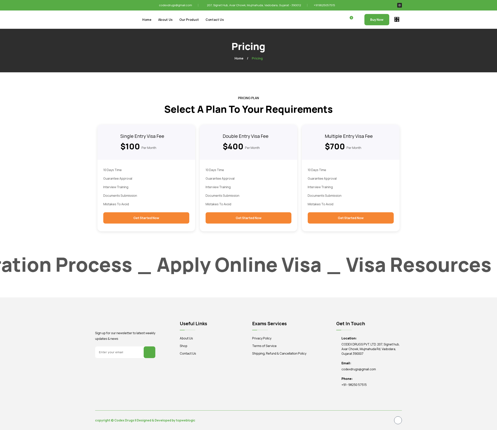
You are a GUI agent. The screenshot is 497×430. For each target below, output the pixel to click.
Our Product (189, 19)
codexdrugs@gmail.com (175, 5)
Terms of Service (264, 346)
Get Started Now (146, 218)
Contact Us (215, 19)
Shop (183, 346)
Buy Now (376, 19)
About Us (165, 19)
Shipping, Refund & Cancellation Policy (279, 353)
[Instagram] (399, 5)
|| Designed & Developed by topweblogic (165, 420)
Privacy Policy (261, 338)
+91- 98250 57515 (354, 385)
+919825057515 (324, 5)
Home (147, 19)
